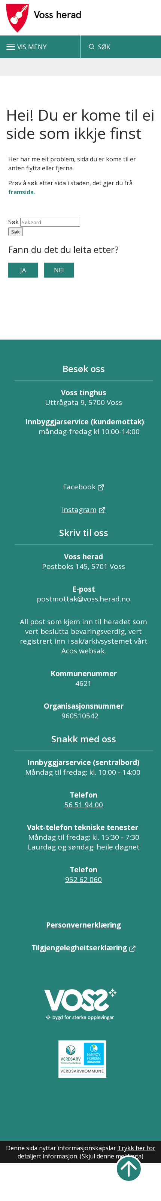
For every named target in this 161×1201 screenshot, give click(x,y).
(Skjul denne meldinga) (111, 1156)
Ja (23, 270)
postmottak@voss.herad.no (83, 599)
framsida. (21, 192)
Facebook (79, 487)
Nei (59, 270)
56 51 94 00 (83, 805)
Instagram (79, 509)
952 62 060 (83, 879)
